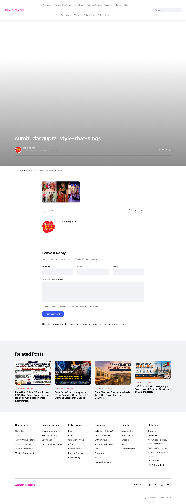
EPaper (77, 15)
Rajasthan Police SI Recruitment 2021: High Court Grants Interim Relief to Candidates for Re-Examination (32, 396)
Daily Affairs (89, 15)
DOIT (17, 435)
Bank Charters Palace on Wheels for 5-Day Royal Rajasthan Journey (112, 395)
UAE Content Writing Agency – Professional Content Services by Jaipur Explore (152, 389)
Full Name (46, 266)
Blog (126, 5)
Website (116, 266)
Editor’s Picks (104, 15)
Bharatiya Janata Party (52, 431)
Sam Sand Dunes (102, 435)
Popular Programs (76, 453)
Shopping (99, 453)
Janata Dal (47, 439)
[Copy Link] (170, 149)
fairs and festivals (76, 439)
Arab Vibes (66, 15)
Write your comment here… (54, 279)
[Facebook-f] (149, 484)
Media (27, 170)
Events (71, 435)
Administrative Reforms (25, 439)
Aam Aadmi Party (49, 435)
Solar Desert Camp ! (104, 431)
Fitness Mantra (75, 448)
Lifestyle (72, 444)
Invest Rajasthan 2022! (105, 444)
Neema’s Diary (127, 431)
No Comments (53, 151)
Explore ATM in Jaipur (158, 448)
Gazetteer (153, 435)
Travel (98, 457)
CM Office (20, 431)
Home (18, 170)
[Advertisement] (93, 39)
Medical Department (24, 453)
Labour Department (24, 448)
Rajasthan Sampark (24, 444)
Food (118, 5)
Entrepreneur (101, 439)
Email (80, 266)
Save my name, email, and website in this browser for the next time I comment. (71, 306)
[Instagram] (161, 484)
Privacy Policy (74, 457)
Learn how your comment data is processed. (104, 324)
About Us (47, 5)
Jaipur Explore (14, 10)
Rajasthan (79, 5)
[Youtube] (168, 484)
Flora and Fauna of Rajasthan (100, 5)
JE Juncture (153, 460)
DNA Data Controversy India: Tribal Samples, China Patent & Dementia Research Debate (71, 395)
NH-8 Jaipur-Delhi (156, 465)
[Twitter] (155, 484)
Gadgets (152, 431)
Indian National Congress (53, 444)
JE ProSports (127, 435)
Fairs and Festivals (63, 5)
